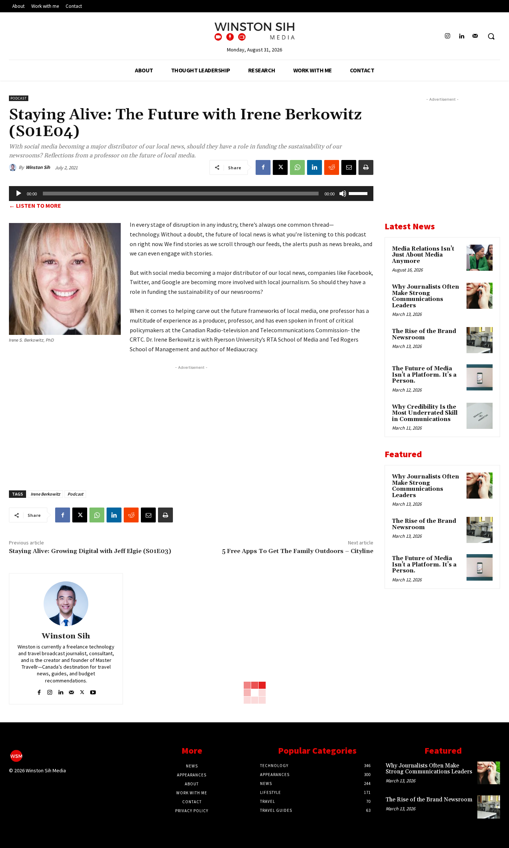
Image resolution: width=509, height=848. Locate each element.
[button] (491, 36)
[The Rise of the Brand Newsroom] (480, 340)
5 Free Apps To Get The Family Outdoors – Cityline (297, 551)
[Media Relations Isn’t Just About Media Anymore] (480, 258)
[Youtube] (93, 691)
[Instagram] (447, 36)
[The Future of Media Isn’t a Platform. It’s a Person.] (480, 377)
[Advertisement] (191, 423)
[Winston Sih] (14, 167)
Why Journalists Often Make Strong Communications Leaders (425, 296)
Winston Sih (38, 167)
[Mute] (343, 193)
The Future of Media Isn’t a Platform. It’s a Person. (424, 374)
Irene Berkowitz (45, 494)
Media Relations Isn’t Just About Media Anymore (423, 255)
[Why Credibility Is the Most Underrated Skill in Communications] (480, 416)
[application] (191, 193)
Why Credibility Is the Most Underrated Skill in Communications (425, 413)
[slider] (359, 193)
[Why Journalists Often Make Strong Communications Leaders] (480, 296)
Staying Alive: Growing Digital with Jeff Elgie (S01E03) (90, 551)
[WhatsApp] (297, 167)
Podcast (18, 98)
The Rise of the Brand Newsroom (424, 334)
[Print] (365, 167)
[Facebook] (263, 167)
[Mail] (475, 36)
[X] (280, 167)
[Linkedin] (461, 36)
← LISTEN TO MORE (35, 205)
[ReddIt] (331, 167)
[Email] (348, 167)
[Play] (18, 193)
